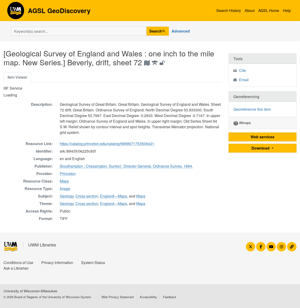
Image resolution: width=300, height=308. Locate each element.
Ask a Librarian (16, 268)
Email (244, 79)
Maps (64, 181)
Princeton (68, 173)
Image (65, 188)
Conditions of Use (18, 262)
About (250, 10)
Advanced (181, 31)
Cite (242, 70)
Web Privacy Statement (117, 297)
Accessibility (148, 297)
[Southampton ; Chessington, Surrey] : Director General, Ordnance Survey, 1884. (126, 166)
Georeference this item (252, 109)
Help (287, 10)
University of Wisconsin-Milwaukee (30, 290)
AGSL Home (268, 10)
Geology (67, 196)
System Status (93, 262)
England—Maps (113, 196)
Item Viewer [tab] (17, 77)
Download (260, 148)
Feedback (169, 297)
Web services (262, 136)
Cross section (86, 196)
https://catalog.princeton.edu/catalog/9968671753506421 (107, 143)
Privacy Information (57, 262)
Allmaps (244, 122)
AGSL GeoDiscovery (15, 12)
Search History (228, 10)
